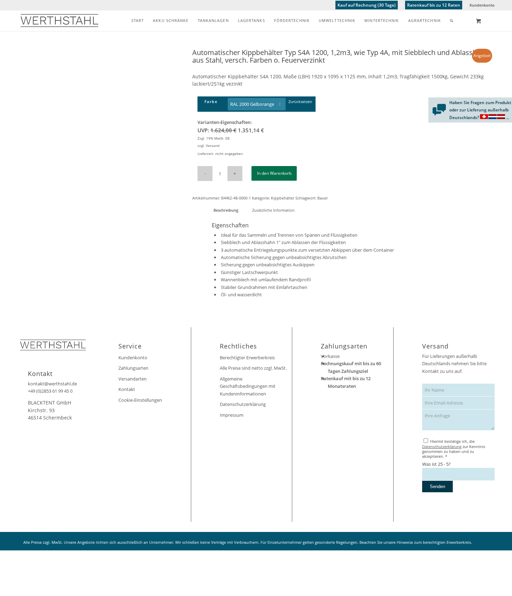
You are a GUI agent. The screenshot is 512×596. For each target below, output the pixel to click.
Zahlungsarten (133, 368)
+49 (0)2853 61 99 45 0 (50, 391)
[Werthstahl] (59, 20)
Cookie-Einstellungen (140, 400)
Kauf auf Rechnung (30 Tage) (367, 5)
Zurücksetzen (300, 101)
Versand (212, 145)
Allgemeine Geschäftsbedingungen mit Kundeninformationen (248, 386)
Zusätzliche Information (273, 210)
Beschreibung (226, 210)
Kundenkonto (482, 5)
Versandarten (132, 379)
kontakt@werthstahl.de (52, 384)
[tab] (225, 210)
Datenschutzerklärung (243, 404)
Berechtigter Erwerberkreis (247, 357)
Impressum (231, 415)
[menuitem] (367, 5)
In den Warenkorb (274, 173)
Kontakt (126, 389)
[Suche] (451, 20)
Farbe (211, 101)
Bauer (322, 198)
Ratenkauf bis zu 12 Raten (433, 5)
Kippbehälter (282, 198)
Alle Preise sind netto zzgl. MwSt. (253, 368)
